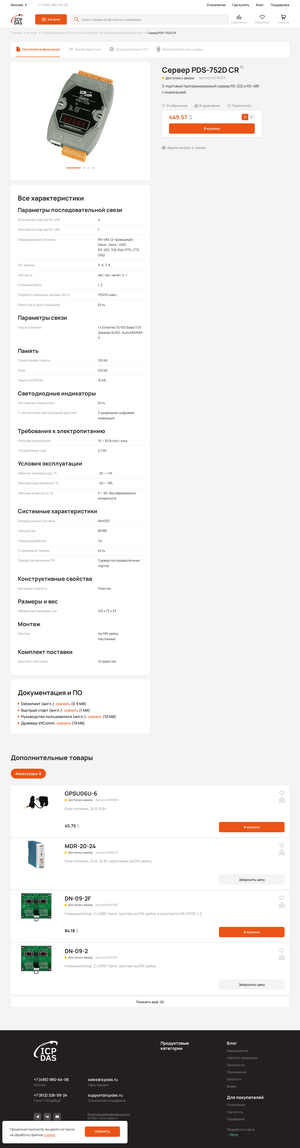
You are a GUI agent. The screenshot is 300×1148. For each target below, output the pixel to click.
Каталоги (234, 1079)
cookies (49, 1135)
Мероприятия (237, 1050)
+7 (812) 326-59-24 (50, 1095)
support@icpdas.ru (105, 1095)
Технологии (236, 1065)
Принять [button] (102, 1131)
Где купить (240, 5)
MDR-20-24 (80, 846)
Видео (231, 1086)
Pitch (233, 1135)
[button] (51, 19)
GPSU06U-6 (81, 793)
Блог (260, 5)
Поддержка (280, 5)
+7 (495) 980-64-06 (53, 5)
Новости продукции (242, 1057)
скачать (63, 703)
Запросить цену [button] (252, 879)
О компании (216, 5)
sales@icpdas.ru (103, 1079)
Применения (237, 1072)
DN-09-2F (78, 898)
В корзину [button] (212, 128)
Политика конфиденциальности (108, 1114)
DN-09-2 (76, 951)
